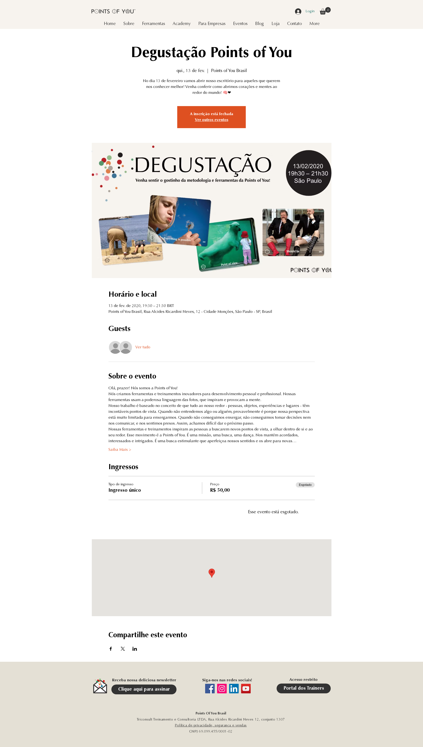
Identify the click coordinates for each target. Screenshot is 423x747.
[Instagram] (222, 688)
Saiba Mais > (119, 450)
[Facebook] (210, 688)
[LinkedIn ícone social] (234, 688)
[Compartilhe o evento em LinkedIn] (134, 649)
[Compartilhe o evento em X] (122, 649)
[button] (325, 10)
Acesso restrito (303, 680)
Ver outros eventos (211, 120)
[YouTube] (246, 688)
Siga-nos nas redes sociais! (227, 680)
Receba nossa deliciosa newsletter (144, 680)
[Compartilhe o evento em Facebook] (110, 649)
